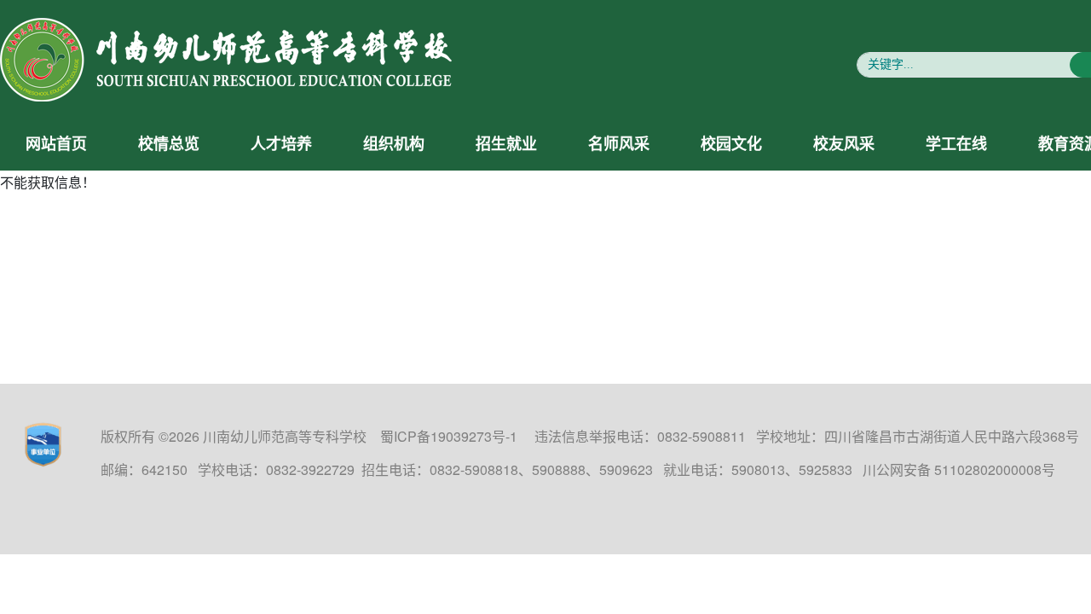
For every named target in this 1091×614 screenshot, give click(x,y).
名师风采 (618, 144)
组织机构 (393, 144)
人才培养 (281, 144)
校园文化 (731, 144)
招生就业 (506, 144)
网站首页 (56, 144)
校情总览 (168, 144)
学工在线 (956, 144)
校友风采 (844, 144)
